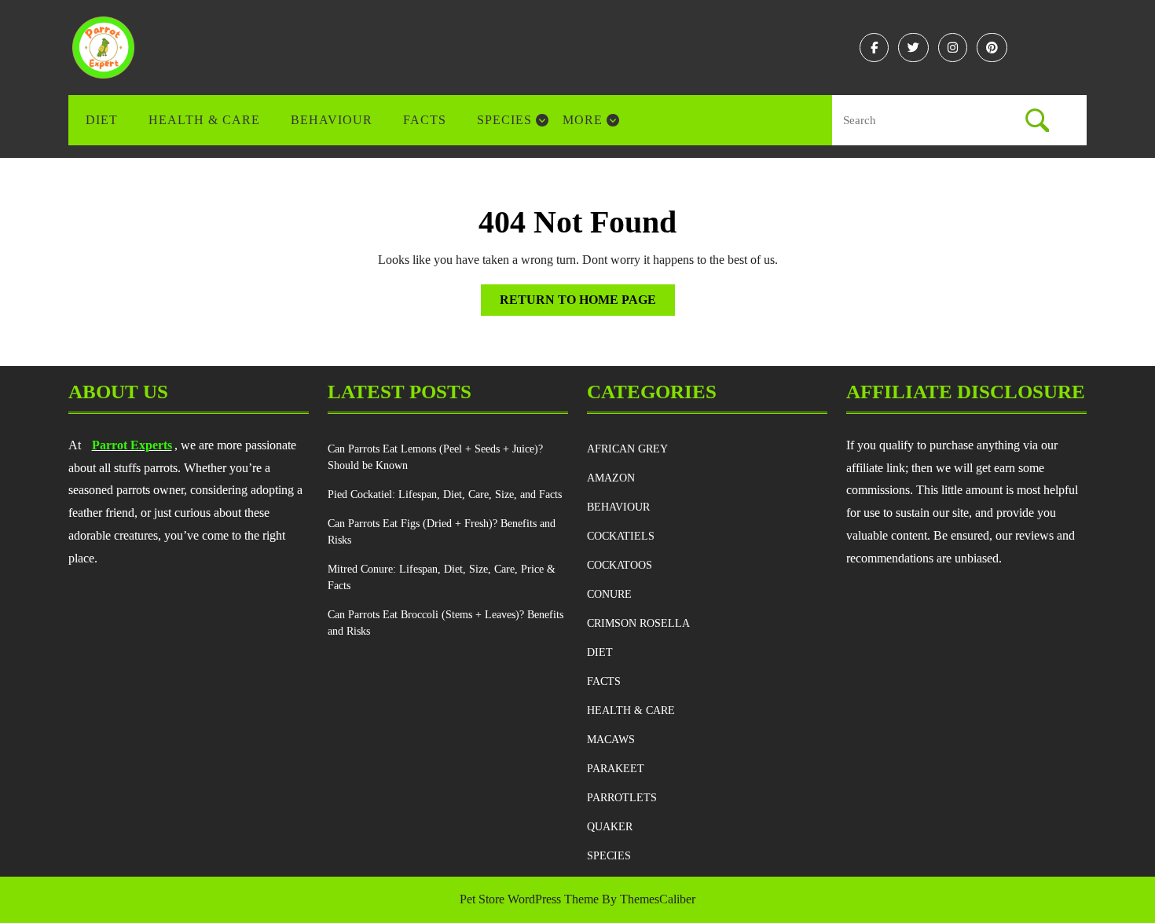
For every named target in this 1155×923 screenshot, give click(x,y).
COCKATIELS (620, 536)
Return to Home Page (587, 304)
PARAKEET (615, 769)
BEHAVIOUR (331, 119)
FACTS (424, 119)
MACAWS (611, 739)
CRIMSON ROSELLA (638, 623)
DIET (102, 119)
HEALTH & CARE (204, 119)
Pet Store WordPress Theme (529, 899)
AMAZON (611, 478)
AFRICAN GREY (627, 449)
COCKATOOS (619, 565)
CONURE (609, 594)
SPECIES (504, 119)
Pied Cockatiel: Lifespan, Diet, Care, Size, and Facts (445, 494)
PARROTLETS (622, 798)
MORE (583, 119)
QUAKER (609, 827)
